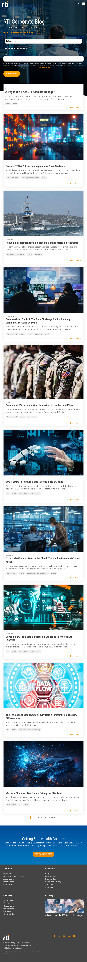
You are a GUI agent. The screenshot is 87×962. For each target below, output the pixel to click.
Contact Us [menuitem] (8, 914)
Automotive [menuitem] (8, 879)
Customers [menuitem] (8, 906)
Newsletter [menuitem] (50, 879)
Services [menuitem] (49, 884)
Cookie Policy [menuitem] (22, 943)
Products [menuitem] (7, 873)
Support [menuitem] (49, 887)
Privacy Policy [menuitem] (9, 943)
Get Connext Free (43, 854)
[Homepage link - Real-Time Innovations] (6, 939)
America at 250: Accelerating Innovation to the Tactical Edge (39, 405)
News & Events (12, 178)
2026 (15, 104)
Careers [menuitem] (7, 911)
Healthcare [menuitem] (8, 882)
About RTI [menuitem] (8, 900)
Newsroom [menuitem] (8, 909)
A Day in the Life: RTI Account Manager (30, 92)
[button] (83, 3)
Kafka (53, 573)
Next (50, 818)
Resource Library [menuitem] (53, 882)
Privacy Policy (44, 68)
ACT (47, 334)
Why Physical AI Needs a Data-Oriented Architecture (34, 482)
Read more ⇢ (75, 107)
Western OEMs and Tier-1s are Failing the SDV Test (34, 793)
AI (28, 417)
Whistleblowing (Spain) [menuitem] (13, 948)
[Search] (78, 4)
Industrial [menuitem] (7, 884)
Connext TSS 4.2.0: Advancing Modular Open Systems (35, 166)
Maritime (38, 254)
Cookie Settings (11, 945)
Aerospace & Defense (15, 254)
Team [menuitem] (6, 903)
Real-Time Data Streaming (29, 493)
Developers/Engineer (30, 178)
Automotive (11, 805)
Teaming (38, 334)
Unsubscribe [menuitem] (25, 945)
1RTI (8, 104)
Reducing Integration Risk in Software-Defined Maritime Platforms (42, 242)
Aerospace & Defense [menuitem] (13, 876)
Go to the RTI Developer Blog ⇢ (18, 32)
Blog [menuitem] (47, 873)
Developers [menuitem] (50, 876)
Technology (11, 573)
